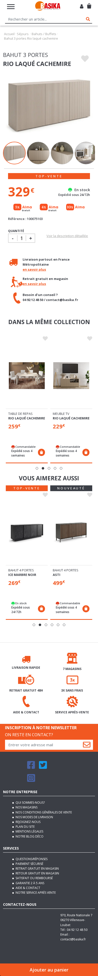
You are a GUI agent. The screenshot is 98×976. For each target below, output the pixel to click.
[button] (37, 468)
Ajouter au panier (49, 970)
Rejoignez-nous (27, 822)
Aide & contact (27, 888)
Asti (56, 574)
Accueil (9, 34)
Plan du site (25, 826)
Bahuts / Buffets (44, 34)
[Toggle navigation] (11, 6)
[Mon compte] (81, 7)
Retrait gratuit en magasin (37, 868)
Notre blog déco (29, 836)
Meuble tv (61, 413)
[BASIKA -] (47, 6)
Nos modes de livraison (34, 817)
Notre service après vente (35, 892)
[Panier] (89, 4)
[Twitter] (43, 767)
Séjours (23, 34)
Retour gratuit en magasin (37, 873)
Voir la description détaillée (67, 236)
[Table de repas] (27, 375)
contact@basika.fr (73, 939)
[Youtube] (55, 767)
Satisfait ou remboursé (34, 878)
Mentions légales (29, 831)
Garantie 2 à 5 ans (29, 883)
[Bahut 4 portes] (27, 532)
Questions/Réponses (31, 859)
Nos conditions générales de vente (43, 812)
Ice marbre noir (22, 574)
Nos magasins (26, 807)
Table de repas (20, 413)
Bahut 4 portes (21, 570)
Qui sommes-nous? (30, 802)
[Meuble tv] (71, 375)
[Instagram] (31, 780)
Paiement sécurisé (29, 864)
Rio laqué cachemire (26, 418)
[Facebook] (31, 767)
